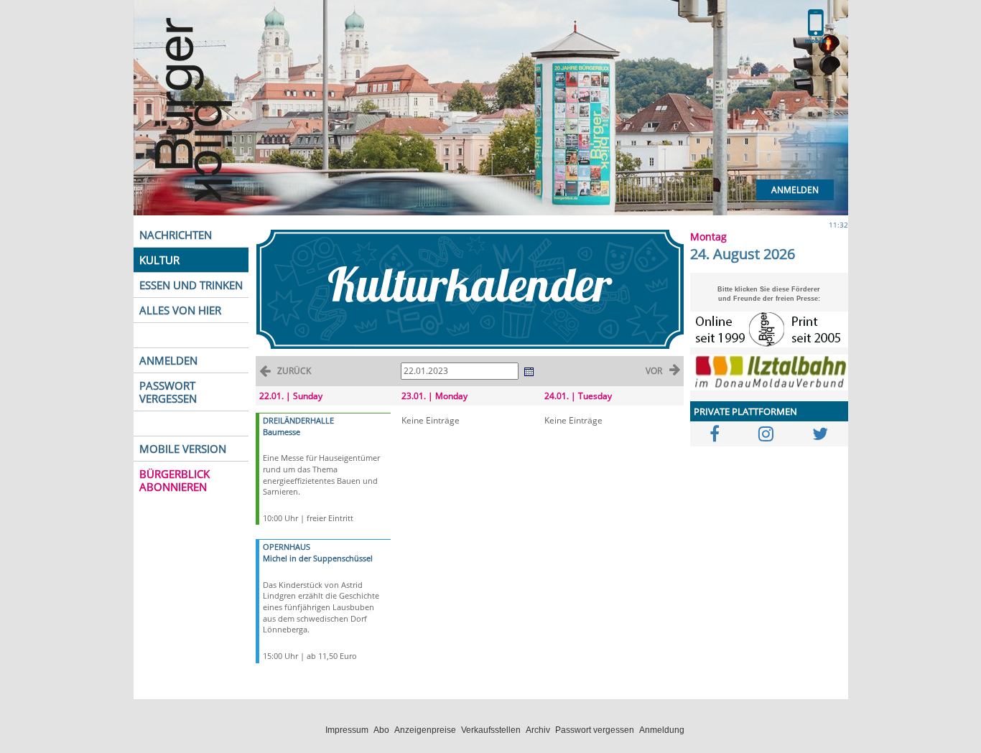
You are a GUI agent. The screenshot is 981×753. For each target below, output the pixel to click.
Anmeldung (661, 730)
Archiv (538, 730)
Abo (381, 730)
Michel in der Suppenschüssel (318, 558)
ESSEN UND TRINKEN (191, 285)
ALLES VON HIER (180, 310)
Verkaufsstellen (491, 730)
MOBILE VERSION (182, 448)
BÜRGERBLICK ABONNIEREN (174, 480)
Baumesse (281, 431)
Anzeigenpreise (425, 730)
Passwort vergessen (594, 730)
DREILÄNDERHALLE (298, 420)
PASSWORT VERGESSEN (168, 392)
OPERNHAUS (286, 546)
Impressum (346, 730)
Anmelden (795, 190)
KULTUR (159, 260)
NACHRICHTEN (175, 235)
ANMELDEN (168, 360)
